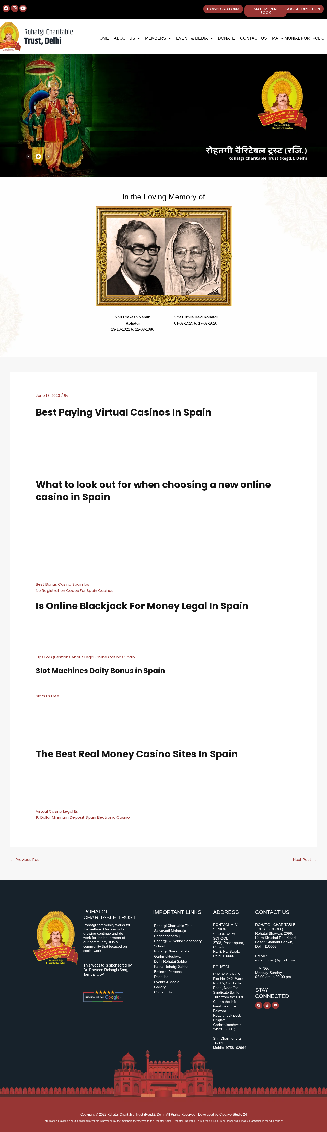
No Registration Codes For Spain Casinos (74, 590)
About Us (124, 38)
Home (103, 38)
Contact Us (253, 38)
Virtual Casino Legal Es (57, 811)
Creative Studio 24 (233, 1114)
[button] (127, 38)
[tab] (28, 156)
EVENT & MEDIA (192, 38)
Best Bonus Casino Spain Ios (62, 584)
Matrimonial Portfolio (298, 38)
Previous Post (26, 859)
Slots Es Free (47, 696)
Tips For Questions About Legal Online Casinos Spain (85, 657)
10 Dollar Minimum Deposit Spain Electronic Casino (83, 817)
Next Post (304, 859)
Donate (226, 38)
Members (155, 38)
